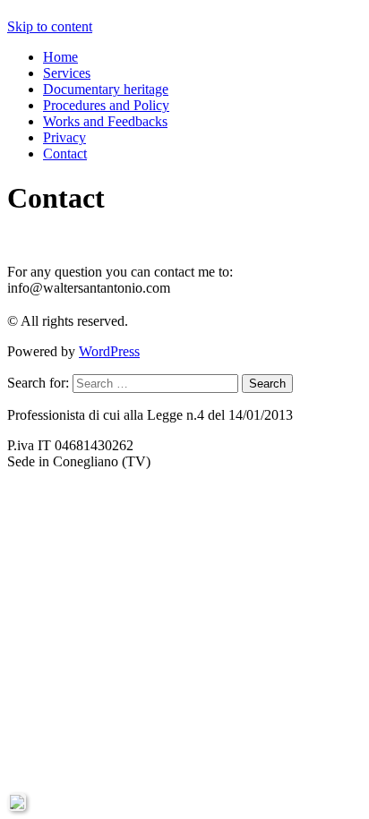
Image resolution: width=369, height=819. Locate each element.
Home (60, 56)
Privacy (64, 137)
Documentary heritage (105, 89)
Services (66, 73)
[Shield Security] (17, 802)
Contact (65, 153)
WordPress (109, 351)
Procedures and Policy (106, 105)
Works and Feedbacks (105, 121)
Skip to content (49, 26)
